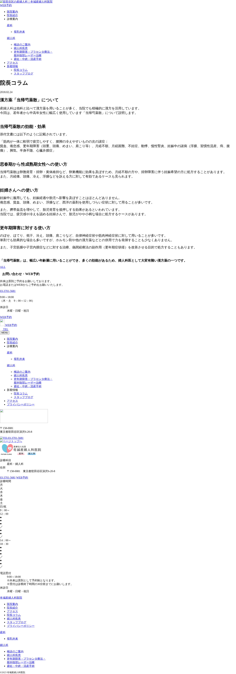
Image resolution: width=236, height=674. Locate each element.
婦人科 (11, 38)
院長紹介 (12, 15)
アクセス (12, 62)
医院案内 (12, 11)
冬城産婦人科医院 (11, 597)
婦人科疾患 (21, 48)
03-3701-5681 (8, 291)
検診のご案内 (22, 44)
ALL (3, 267)
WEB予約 (6, 5)
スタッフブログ (23, 73)
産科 (9, 25)
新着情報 (12, 66)
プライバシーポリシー (21, 404)
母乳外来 (19, 31)
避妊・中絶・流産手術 (27, 59)
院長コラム (21, 69)
